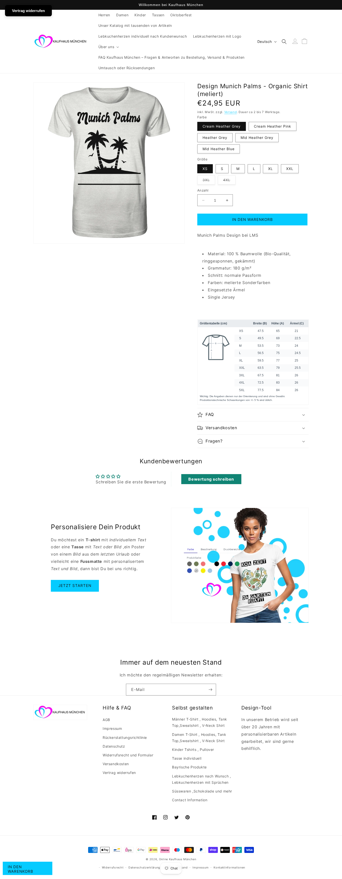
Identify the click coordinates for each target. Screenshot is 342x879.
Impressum (112, 728)
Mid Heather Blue (219, 149)
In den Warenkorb (20, 869)
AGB (106, 720)
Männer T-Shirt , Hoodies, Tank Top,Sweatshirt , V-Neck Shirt (199, 722)
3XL (209, 181)
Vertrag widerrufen (119, 772)
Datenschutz (114, 746)
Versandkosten (116, 764)
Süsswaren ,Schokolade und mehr (202, 791)
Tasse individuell (186, 758)
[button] (108, 47)
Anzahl (202, 190)
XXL (289, 168)
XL (270, 168)
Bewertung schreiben (211, 479)
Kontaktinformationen (229, 867)
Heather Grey (215, 137)
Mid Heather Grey (257, 137)
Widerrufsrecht (113, 867)
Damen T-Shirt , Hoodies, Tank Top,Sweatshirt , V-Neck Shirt (199, 737)
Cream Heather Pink (272, 126)
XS (205, 168)
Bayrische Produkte (189, 767)
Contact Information (189, 800)
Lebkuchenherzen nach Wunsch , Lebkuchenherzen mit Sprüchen (201, 779)
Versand (230, 112)
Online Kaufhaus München (177, 859)
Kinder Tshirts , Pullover (193, 749)
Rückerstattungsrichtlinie (125, 737)
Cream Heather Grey (222, 126)
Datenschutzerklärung (144, 867)
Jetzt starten (74, 585)
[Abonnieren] (210, 689)
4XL (229, 181)
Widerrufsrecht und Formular (128, 755)
